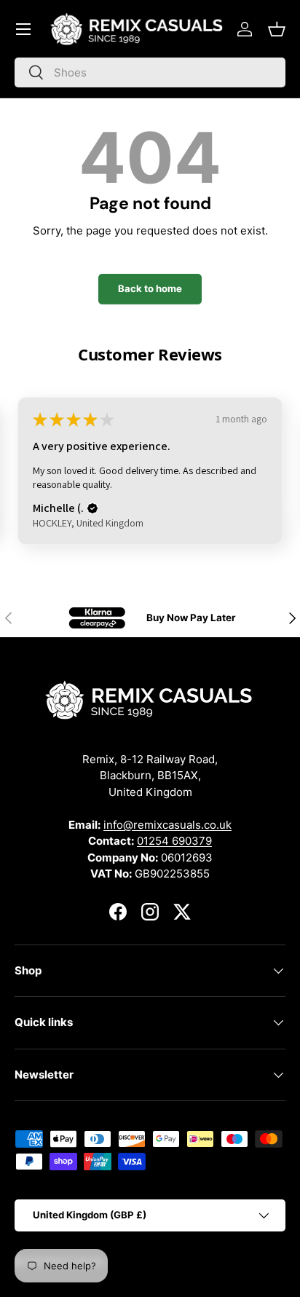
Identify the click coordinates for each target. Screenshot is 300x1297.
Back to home (150, 288)
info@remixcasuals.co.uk (167, 825)
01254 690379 (174, 841)
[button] (277, 29)
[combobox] (150, 72)
